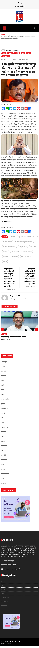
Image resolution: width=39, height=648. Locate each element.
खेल (2, 390)
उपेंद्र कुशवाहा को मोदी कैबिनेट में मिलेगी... (14, 337)
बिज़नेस (3, 432)
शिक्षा (2, 479)
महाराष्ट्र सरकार (27, 252)
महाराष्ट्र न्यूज (15, 252)
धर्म (2, 418)
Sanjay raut (23, 247)
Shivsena (33, 247)
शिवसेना (5, 256)
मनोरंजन (4, 446)
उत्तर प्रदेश (4, 371)
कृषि (2, 385)
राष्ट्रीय (28, 53)
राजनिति (16, 53)
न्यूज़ (3, 53)
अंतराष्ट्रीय (4, 362)
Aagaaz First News (12, 50)
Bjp (19, 237)
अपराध (3, 367)
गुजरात (3, 395)
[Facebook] (18, 3)
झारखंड (3, 404)
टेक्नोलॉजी (4, 409)
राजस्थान (4, 460)
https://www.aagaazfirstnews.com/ (21, 299)
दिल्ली (3, 413)
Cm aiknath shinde (30, 237)
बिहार (2, 437)
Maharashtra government (23, 242)
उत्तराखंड (3, 376)
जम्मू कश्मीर (5, 399)
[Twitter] (21, 3)
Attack (12, 237)
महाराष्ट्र (10, 53)
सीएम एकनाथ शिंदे (26, 256)
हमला (5, 261)
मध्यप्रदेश (4, 441)
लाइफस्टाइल (5, 56)
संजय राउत (15, 256)
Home (3, 35)
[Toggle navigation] (4, 28)
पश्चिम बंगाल (5, 427)
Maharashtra (7, 242)
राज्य (23, 53)
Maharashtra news (9, 247)
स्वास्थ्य (3, 483)
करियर (3, 381)
